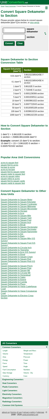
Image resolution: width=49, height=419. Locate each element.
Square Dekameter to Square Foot (16, 220)
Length (5, 351)
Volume (5, 354)
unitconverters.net (30, 415)
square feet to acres (9, 165)
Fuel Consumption (9, 370)
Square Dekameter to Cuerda (14, 282)
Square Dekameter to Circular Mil (15, 273)
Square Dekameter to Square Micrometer (19, 209)
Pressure (26, 357)
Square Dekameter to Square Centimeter (19, 204)
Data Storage (7, 373)
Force (5, 363)
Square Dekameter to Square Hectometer (19, 227)
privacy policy (29, 412)
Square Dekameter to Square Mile (16, 216)
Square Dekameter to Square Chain (17, 257)
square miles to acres (10, 179)
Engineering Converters (12, 379)
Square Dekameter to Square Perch (17, 266)
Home (2, 6)
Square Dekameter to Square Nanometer (19, 232)
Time (25, 363)
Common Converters (11, 347)
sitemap (40, 412)
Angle (25, 366)
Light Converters (9, 390)
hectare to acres (8, 167)
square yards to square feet (13, 183)
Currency (6, 376)
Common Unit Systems (12, 405)
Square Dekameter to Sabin (13, 277)
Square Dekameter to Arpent (13, 280)
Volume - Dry (28, 373)
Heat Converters (9, 383)
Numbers (26, 370)
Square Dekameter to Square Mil (15, 270)
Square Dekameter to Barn (12, 236)
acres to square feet (9, 163)
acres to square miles (10, 176)
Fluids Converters (10, 387)
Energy (5, 360)
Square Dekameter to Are (12, 234)
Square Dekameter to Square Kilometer (18, 202)
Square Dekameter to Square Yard (16, 218)
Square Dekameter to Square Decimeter (18, 229)
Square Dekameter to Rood (13, 254)
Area (4, 357)
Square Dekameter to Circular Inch (16, 248)
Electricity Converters (11, 394)
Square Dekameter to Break (13, 225)
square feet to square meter (13, 172)
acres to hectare (8, 169)
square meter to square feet (13, 174)
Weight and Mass (29, 351)
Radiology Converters (12, 401)
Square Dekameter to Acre (12, 213)
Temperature (28, 354)
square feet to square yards (13, 181)
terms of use (16, 412)
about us (6, 412)
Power (25, 360)
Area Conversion (10, 6)
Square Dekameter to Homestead (16, 275)
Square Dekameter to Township (15, 250)
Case (25, 376)
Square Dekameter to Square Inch (16, 222)
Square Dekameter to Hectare (14, 211)
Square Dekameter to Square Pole (16, 268)
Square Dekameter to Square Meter (16, 200)
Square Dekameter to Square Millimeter (18, 206)
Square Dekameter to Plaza (13, 284)
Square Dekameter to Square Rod (16, 259)
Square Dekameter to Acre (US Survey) (18, 252)
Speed (5, 366)
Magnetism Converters (12, 398)
